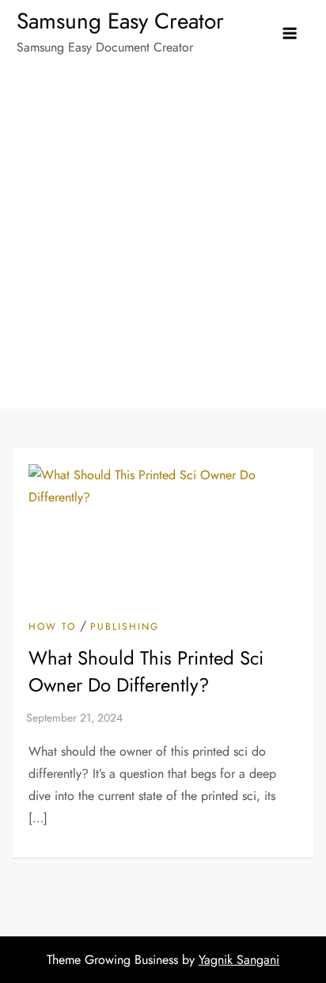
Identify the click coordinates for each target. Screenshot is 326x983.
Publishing (124, 627)
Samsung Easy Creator (120, 21)
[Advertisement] (163, 237)
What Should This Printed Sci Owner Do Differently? (145, 671)
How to (52, 627)
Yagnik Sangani (239, 960)
